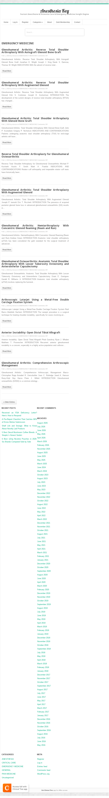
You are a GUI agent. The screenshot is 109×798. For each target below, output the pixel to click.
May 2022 (41, 512)
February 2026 (43, 445)
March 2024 (42, 471)
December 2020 (43, 564)
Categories (38, 22)
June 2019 (41, 615)
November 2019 (43, 597)
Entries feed (42, 766)
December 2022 (43, 493)
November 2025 (43, 449)
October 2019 (42, 601)
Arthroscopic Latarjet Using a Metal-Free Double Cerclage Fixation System (35, 301)
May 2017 (41, 701)
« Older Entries (9, 402)
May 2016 (41, 745)
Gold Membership (63, 22)
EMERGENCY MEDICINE (28, 56)
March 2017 (42, 708)
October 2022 (42, 501)
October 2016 (42, 727)
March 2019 (42, 627)
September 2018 (44, 649)
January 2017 (42, 715)
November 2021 (43, 527)
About (49, 22)
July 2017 (41, 693)
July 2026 (41, 427)
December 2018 (43, 638)
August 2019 (42, 608)
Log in (39, 763)
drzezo (14, 56)
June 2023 (41, 486)
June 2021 (41, 541)
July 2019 (41, 612)
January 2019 (42, 634)
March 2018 (42, 664)
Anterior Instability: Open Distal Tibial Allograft (31, 332)
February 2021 (43, 556)
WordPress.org (43, 774)
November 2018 (43, 641)
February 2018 (43, 667)
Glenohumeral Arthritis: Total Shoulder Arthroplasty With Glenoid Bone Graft (35, 119)
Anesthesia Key (54, 11)
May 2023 (41, 490)
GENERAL (6, 770)
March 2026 (42, 441)
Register (25, 22)
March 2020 (42, 586)
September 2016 (44, 730)
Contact (77, 22)
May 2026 (41, 434)
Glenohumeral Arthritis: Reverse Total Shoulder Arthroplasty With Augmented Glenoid (35, 84)
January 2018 (42, 671)
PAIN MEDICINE (9, 774)
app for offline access (54, 790)
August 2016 (42, 734)
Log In (15, 22)
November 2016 (43, 723)
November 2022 (43, 497)
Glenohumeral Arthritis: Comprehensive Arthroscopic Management (35, 364)
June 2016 (41, 741)
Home (6, 22)
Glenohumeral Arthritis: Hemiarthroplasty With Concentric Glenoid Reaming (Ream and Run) (35, 227)
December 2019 (43, 593)
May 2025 (41, 460)
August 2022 (42, 504)
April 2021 (41, 549)
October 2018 (42, 645)
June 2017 (41, 697)
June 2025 (41, 456)
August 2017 (42, 689)
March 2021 (42, 552)
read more (7, 71)
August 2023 (42, 478)
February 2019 (43, 630)
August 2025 (42, 452)
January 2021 (42, 560)
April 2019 (41, 623)
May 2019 (41, 619)
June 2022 (41, 508)
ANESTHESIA (8, 759)
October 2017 (42, 682)
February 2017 (43, 712)
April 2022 (41, 515)
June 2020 (41, 578)
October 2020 (42, 567)
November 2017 (43, 678)
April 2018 (41, 660)
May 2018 (41, 656)
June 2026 (41, 430)
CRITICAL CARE (9, 763)
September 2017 (44, 686)
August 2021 (42, 534)
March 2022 (42, 519)
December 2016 (43, 719)
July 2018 (41, 652)
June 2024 (41, 467)
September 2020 (44, 571)
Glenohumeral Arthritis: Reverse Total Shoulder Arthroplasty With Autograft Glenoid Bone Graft (35, 51)
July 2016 (41, 738)
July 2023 (41, 482)
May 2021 (41, 545)
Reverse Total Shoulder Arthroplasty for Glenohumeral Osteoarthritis (35, 155)
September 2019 (44, 604)
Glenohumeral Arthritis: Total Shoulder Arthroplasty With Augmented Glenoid (35, 191)
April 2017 (41, 704)
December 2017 (43, 675)
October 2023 (42, 475)
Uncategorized (8, 777)
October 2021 (42, 530)
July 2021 (41, 538)
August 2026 (42, 423)
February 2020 (43, 589)
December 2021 (43, 523)
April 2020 (41, 582)
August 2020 (42, 575)
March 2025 (42, 464)
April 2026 (41, 438)
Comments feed (43, 770)
